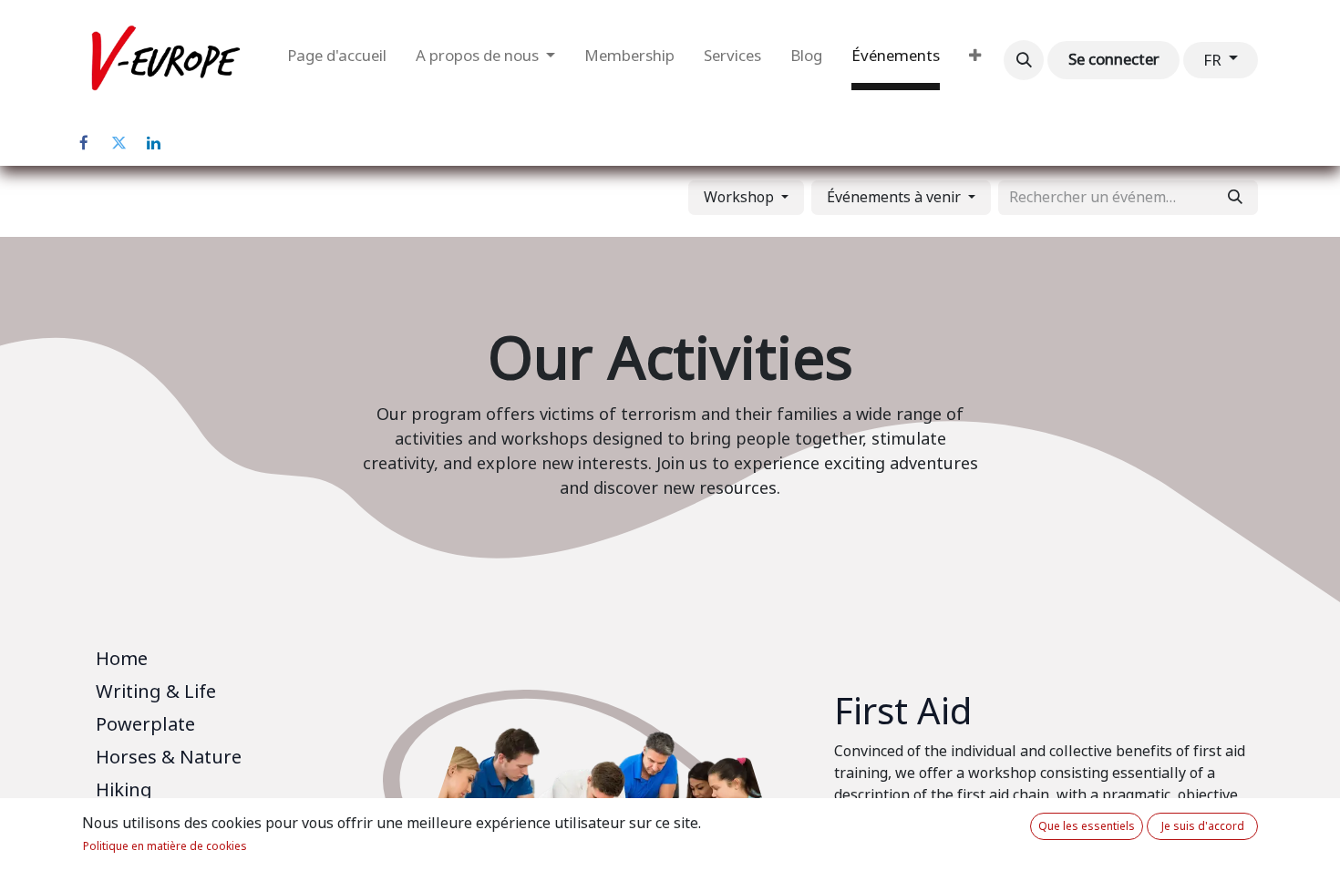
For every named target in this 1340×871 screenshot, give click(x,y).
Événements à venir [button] (895, 197)
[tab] (219, 662)
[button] (1024, 60)
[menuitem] (337, 60)
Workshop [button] (741, 197)
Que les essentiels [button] (1086, 826)
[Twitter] (118, 143)
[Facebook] (83, 143)
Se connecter (1114, 59)
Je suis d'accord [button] (1202, 826)
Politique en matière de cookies (165, 846)
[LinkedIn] (153, 143)
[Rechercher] (1235, 197)
